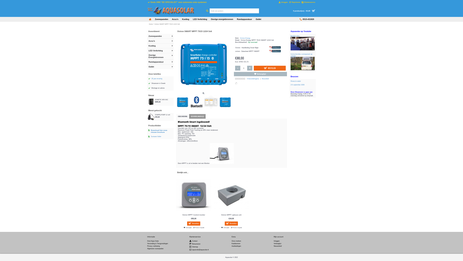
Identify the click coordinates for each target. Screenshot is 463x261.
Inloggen (277, 241)
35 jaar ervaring (156, 79)
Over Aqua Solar (153, 241)
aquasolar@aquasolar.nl (200, 250)
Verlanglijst (261, 74)
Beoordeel (265, 79)
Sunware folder (156, 136)
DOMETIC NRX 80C (161, 100)
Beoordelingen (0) (197, 116)
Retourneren (196, 244)
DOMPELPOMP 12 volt (162, 115)
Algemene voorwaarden (155, 249)
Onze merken (236, 241)
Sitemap (195, 247)
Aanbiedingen (236, 246)
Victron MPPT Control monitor (193, 215)
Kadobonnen (236, 243)
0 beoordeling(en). (253, 79)
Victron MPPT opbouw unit (231, 215)
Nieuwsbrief (278, 246)
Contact (194, 241)
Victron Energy (245, 38)
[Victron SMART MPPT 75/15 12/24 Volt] (183, 101)
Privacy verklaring (153, 246)
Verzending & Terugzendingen (157, 243)
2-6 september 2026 (297, 85)
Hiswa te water (296, 81)
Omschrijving (182, 116)
